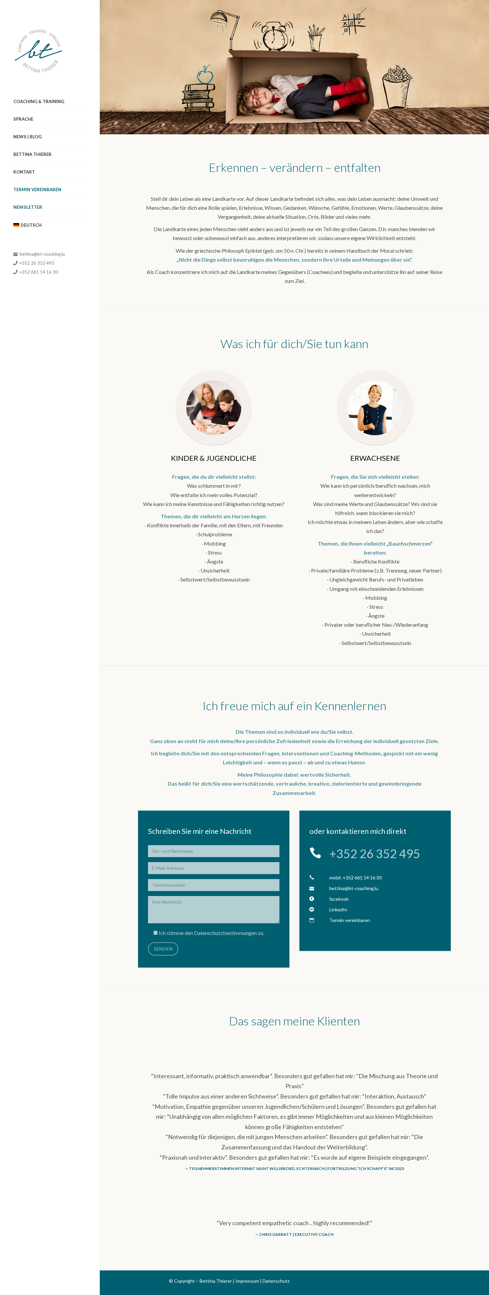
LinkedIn (338, 909)
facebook (339, 899)
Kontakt (24, 172)
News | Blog (27, 136)
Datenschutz (275, 1281)
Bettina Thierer (32, 154)
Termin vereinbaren (37, 189)
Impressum (247, 1281)
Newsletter (27, 207)
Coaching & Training (38, 101)
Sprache (23, 119)
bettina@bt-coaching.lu (42, 254)
